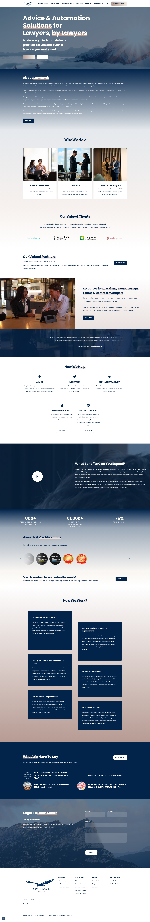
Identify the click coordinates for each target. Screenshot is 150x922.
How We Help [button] (29, 57)
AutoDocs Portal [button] (119, 3)
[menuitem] (42, 3)
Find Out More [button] (120, 263)
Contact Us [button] (42, 57)
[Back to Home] (28, 3)
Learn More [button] (28, 120)
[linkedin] (24, 903)
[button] (21, 238)
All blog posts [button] (120, 757)
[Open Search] (108, 3)
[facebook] (26, 903)
